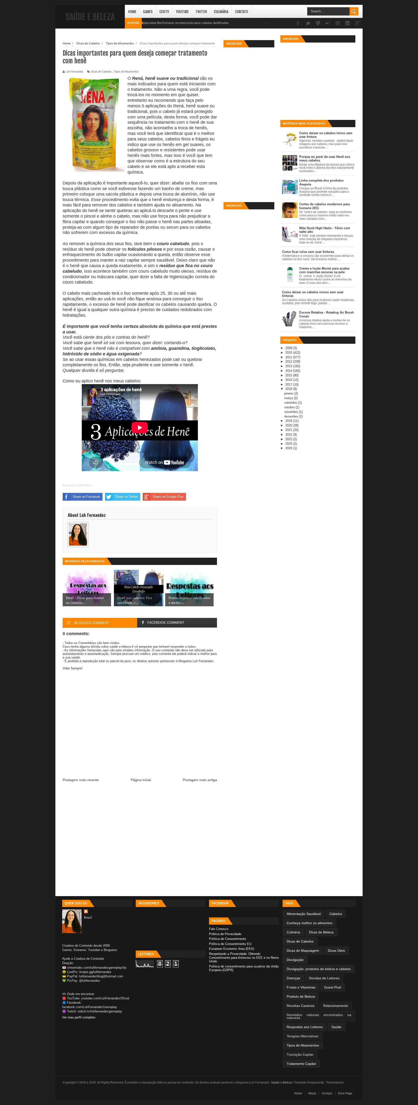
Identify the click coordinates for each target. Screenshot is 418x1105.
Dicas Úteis (336, 950)
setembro (291, 402)
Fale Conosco (218, 929)
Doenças (293, 978)
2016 (289, 380)
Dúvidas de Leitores (324, 978)
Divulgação (295, 960)
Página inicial (141, 780)
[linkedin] (347, 23)
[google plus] (357, 23)
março (289, 398)
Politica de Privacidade (225, 934)
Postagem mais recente (81, 780)
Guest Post (332, 987)
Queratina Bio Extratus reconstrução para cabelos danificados (186, 23)
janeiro (289, 393)
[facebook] (298, 23)
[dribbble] (338, 23)
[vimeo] (318, 23)
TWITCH (201, 11)
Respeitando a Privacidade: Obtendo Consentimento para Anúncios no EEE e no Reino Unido (244, 957)
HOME (132, 11)
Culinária (293, 932)
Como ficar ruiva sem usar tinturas (308, 252)
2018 (289, 389)
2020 (289, 425)
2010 (289, 352)
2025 (289, 444)
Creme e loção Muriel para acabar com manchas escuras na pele (324, 270)
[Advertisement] (249, 122)
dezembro (291, 416)
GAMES (148, 11)
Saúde (336, 1027)
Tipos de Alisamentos (126, 71)
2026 (289, 448)
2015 (289, 375)
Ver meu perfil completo (78, 1017)
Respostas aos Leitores (305, 1027)
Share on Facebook (86, 496)
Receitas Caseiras (300, 1006)
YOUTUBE (182, 11)
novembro (291, 412)
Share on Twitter (126, 496)
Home (298, 1093)
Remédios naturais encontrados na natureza (319, 1016)
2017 (289, 384)
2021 (289, 430)
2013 (289, 366)
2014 (289, 371)
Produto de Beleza (301, 996)
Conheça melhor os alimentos (309, 923)
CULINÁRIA (221, 11)
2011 (289, 357)
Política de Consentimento (227, 939)
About (312, 1093)
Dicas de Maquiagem (303, 950)
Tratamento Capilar (301, 1064)
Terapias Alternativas (302, 1036)
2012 (289, 361)
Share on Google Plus (168, 496)
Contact (327, 1093)
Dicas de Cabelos (101, 71)
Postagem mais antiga (200, 780)
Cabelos (335, 914)
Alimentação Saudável (304, 914)
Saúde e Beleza (90, 17)
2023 (289, 439)
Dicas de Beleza (321, 932)
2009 (289, 348)
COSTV (164, 11)
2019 (289, 421)
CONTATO (241, 11)
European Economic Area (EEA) (231, 949)
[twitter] (308, 23)
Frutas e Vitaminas (301, 987)
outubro (290, 407)
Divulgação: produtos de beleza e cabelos (319, 969)
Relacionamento (335, 1006)
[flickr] (328, 23)
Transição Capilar (300, 1054)
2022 (289, 434)
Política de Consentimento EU (230, 944)
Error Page (345, 1093)
